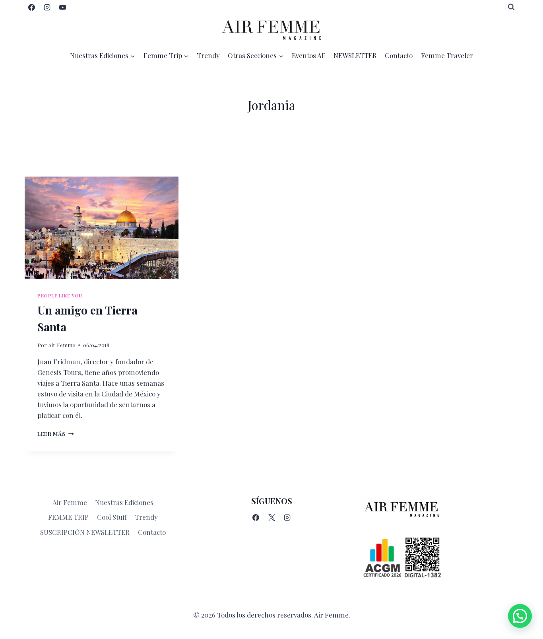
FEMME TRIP (68, 517)
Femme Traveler (447, 55)
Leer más (55, 433)
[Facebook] (31, 7)
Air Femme (61, 344)
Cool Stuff (112, 517)
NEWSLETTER (355, 55)
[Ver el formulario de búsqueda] (511, 7)
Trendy (208, 55)
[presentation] (101, 228)
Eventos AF (309, 55)
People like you (59, 295)
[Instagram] (47, 7)
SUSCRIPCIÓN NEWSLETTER (85, 532)
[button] (520, 616)
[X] (271, 517)
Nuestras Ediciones (124, 502)
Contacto (399, 55)
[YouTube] (62, 7)
